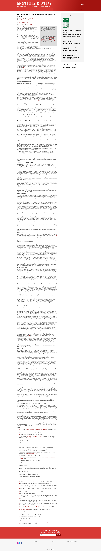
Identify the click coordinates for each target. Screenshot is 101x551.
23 (29, 272)
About (22, 9)
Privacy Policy (69, 543)
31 (47, 358)
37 (42, 415)
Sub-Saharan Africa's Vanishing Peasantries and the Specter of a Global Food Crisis (72, 37)
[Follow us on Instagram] (18, 543)
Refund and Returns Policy (72, 541)
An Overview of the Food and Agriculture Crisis (72, 30)
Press (37, 9)
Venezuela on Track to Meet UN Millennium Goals (34, 506)
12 (31, 165)
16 (31, 189)
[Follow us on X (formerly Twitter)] (20, 543)
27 (30, 329)
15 (20, 188)
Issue (31, 24)
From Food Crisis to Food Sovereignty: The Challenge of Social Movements (71, 58)
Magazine (27, 9)
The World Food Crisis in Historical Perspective (72, 34)
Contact (32, 9)
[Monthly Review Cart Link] (83, 4)
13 (41, 169)
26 (44, 321)
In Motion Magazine (24, 489)
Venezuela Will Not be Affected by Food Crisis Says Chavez (36, 429)
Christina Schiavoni (21, 18)
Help (41, 9)
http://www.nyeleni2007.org (32, 453)
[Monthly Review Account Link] (81, 4)
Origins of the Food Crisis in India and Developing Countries (70, 40)
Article (28, 24)
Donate (44, 9)
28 (29, 335)
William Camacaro (29, 18)
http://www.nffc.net (46, 513)
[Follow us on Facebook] (21, 543)
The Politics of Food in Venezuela (69, 67)
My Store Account (37, 543)
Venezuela (31, 19)
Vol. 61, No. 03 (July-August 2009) (24, 22)
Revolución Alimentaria (51, 37)
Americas (22, 19)
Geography (19, 19)
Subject (18, 21)
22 (44, 244)
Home (18, 9)
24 (20, 290)
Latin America (27, 19)
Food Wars (65, 32)
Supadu (52, 549)
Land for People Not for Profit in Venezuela (34, 436)
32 (36, 376)
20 (56, 235)
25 (33, 293)
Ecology (21, 21)
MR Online (50, 9)
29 (51, 217)
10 (39, 144)
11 (36, 156)
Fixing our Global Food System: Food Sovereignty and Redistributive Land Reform (72, 54)
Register (35, 541)
